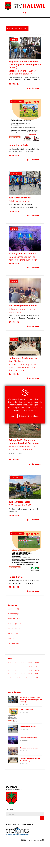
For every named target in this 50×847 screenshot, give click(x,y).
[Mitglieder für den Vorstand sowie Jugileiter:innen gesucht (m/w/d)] (25, 48)
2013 (30, 670)
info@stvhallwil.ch (15, 789)
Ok (12, 416)
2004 (28, 677)
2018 (30, 666)
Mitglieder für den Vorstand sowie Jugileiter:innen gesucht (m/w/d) (25, 64)
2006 (10, 677)
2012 (37, 670)
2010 (17, 674)
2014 (23, 670)
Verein (14, 40)
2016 (10, 670)
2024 (23, 663)
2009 (23, 674)
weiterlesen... (34, 88)
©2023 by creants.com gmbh (32, 840)
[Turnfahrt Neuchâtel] (25, 487)
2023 (30, 663)
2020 (17, 666)
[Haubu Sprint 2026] (25, 121)
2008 (30, 674)
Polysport (11, 633)
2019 (23, 666)
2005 (19, 677)
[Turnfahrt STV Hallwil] (25, 183)
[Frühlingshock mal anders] (25, 238)
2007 (37, 674)
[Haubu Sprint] (25, 552)
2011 (10, 674)
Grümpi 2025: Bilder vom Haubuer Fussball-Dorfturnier (24, 442)
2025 (17, 663)
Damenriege (16, 477)
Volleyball (11, 643)
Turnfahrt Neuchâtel (19, 501)
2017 (37, 666)
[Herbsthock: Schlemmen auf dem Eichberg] (25, 346)
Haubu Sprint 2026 (18, 145)
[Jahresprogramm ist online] (25, 290)
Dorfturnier (12, 619)
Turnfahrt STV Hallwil (20, 197)
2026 (10, 663)
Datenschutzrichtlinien (29, 416)
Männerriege (12, 628)
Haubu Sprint (16, 576)
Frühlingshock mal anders (22, 253)
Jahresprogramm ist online (23, 305)
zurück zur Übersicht (17, 28)
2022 (37, 663)
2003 (37, 677)
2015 (17, 670)
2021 (10, 666)
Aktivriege (16, 173)
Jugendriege (16, 101)
